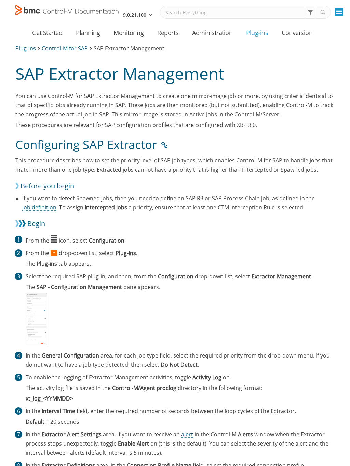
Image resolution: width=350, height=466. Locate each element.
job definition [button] (39, 207)
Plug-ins (257, 33)
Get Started (47, 33)
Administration (212, 33)
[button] (310, 12)
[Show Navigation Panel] (339, 12)
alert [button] (187, 434)
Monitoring (128, 33)
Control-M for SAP (65, 48)
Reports (167, 33)
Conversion (297, 33)
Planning (88, 33)
